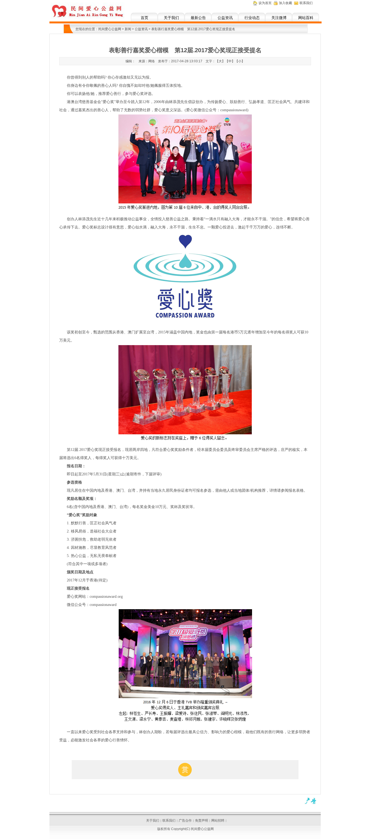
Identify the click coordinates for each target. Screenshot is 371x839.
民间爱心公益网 (109, 29)
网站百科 (305, 18)
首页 (144, 18)
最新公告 (198, 18)
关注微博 (279, 18)
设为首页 (265, 3)
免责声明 (201, 820)
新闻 (128, 29)
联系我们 (306, 3)
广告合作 (185, 820)
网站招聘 (217, 820)
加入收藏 (285, 3)
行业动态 (252, 18)
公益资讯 (225, 18)
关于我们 (171, 18)
